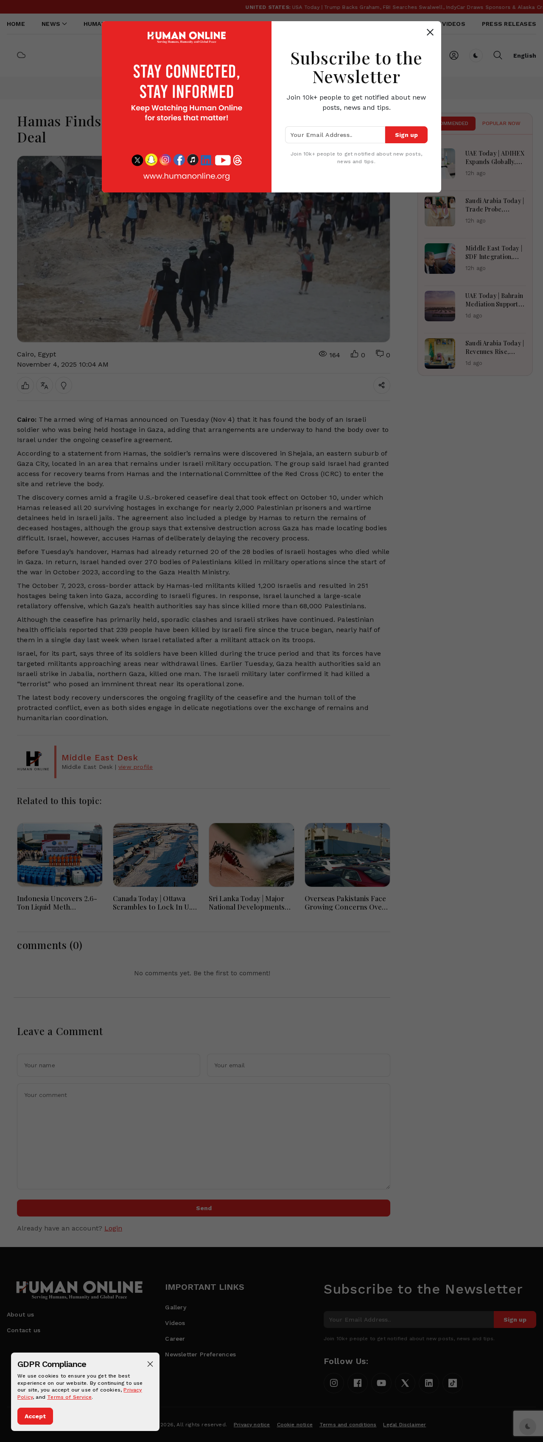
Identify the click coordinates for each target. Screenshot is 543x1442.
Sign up (406, 134)
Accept (35, 1416)
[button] (150, 1364)
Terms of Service (69, 1397)
